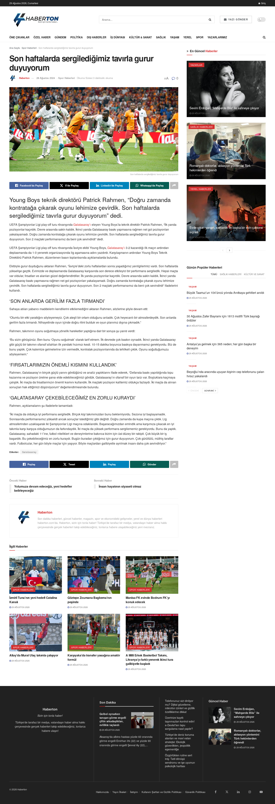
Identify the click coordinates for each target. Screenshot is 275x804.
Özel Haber (42, 37)
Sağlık (161, 37)
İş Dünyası (117, 37)
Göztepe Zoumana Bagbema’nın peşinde (89, 599)
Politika (76, 37)
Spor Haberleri (29, 47)
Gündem (60, 37)
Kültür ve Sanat (254, 274)
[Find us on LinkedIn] (238, 791)
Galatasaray (29, 452)
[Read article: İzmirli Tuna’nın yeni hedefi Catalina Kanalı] (35, 575)
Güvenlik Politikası (195, 792)
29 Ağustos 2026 (20, 607)
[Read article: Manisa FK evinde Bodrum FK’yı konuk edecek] (152, 575)
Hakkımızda (102, 792)
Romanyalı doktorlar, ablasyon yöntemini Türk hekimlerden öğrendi (220, 167)
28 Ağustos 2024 (45, 78)
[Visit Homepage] (36, 19)
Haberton (24, 78)
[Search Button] (211, 19)
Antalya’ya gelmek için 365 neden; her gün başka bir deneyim (221, 346)
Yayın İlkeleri (119, 792)
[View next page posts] (229, 250)
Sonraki (209, 390)
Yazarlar (196, 64)
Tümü (214, 274)
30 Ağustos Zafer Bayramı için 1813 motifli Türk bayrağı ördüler (223, 318)
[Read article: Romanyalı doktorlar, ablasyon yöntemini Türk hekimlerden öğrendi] (226, 151)
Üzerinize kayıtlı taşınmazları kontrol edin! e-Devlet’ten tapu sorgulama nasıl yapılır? (180, 723)
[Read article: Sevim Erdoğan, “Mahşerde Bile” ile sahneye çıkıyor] (226, 89)
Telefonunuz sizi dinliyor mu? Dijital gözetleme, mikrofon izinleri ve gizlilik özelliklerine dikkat (180, 706)
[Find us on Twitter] (226, 791)
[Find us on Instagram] (249, 791)
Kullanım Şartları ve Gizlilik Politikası (161, 792)
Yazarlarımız (217, 37)
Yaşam (174, 37)
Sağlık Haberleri (201, 126)
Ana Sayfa (14, 47)
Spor (199, 37)
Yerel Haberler (200, 188)
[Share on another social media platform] (174, 185)
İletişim (134, 792)
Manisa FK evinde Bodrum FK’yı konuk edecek (148, 599)
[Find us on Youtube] (261, 791)
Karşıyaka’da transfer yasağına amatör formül (94, 657)
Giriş (263, 3)
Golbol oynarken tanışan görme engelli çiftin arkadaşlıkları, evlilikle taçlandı (113, 719)
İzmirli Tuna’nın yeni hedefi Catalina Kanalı (33, 599)
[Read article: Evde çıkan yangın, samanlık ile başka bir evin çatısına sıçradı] (226, 213)
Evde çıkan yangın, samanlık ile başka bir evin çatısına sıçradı (226, 229)
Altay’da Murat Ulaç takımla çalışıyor (33, 655)
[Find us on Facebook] (215, 791)
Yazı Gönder (237, 19)
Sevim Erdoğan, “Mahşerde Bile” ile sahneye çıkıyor (224, 107)
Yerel (187, 37)
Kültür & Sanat (140, 37)
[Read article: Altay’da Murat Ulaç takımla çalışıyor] (35, 632)
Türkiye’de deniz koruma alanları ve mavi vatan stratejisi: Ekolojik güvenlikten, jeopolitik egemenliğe (179, 742)
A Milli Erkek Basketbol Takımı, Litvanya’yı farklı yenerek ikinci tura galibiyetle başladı (149, 659)
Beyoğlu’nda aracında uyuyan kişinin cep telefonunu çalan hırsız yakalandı (225, 374)
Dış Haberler (96, 37)
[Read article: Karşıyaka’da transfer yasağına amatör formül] (94, 632)
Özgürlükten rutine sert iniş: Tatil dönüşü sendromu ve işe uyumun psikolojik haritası (180, 760)
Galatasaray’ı (82, 224)
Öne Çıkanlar (19, 37)
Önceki (194, 390)
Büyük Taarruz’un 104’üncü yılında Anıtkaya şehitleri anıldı (225, 292)
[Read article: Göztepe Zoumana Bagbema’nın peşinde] (94, 575)
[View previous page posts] (223, 250)
